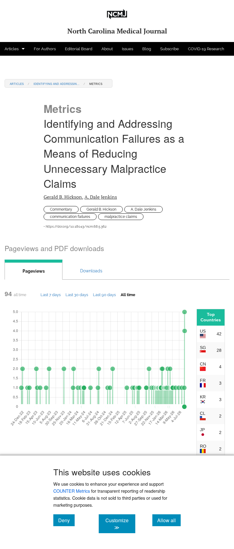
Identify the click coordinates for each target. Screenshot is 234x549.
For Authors (45, 49)
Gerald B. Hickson (63, 197)
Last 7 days (51, 294)
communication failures (70, 217)
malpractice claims (121, 217)
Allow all (169, 520)
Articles (12, 49)
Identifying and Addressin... (57, 83)
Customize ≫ (120, 524)
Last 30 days (77, 294)
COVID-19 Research (206, 49)
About (107, 49)
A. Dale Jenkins (100, 197)
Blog (146, 49)
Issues (127, 49)
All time (128, 294)
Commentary (61, 209)
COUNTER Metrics (71, 491)
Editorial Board (78, 49)
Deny (66, 520)
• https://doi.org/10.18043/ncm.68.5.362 (75, 227)
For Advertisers (19, 62)
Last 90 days (104, 294)
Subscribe (169, 49)
